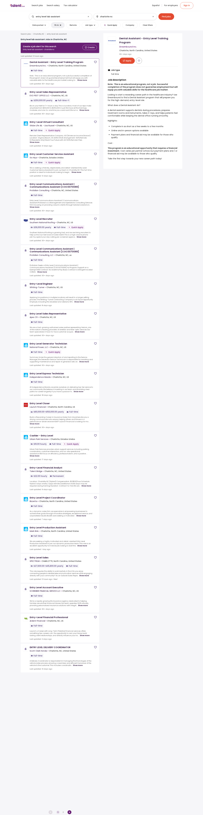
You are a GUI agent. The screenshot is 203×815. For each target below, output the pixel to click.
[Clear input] (88, 16)
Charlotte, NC (38, 34)
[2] (69, 812)
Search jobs (26, 34)
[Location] (123, 16)
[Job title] (58, 16)
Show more (82, 80)
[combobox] (60, 16)
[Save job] (95, 62)
